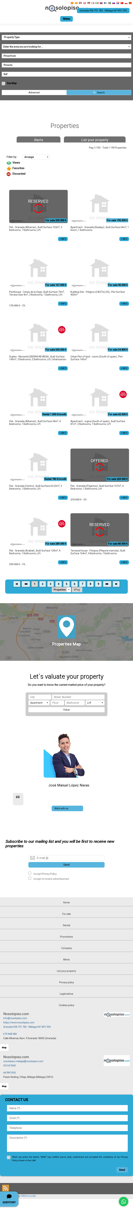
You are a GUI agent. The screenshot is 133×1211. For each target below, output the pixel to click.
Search (101, 92)
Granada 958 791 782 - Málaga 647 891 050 (27, 1026)
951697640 (9, 1065)
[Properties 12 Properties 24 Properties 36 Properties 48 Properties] (61, 589)
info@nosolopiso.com (15, 1018)
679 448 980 (10, 1034)
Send (66, 864)
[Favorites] (66, 169)
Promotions (66, 936)
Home (66, 902)
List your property (94, 140)
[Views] (66, 163)
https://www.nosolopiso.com (18, 1022)
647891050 (9, 1072)
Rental (66, 925)
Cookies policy (66, 1005)
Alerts (38, 140)
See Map (12, 83)
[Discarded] (66, 174)
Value (66, 709)
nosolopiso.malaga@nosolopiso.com (23, 1061)
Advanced (34, 92)
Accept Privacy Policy (44, 873)
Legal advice (66, 993)
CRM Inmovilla (28, 1196)
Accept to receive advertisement (51, 878)
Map (4, 1047)
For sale (66, 914)
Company (66, 948)
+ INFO (62, 239)
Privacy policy (66, 982)
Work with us (61, 808)
